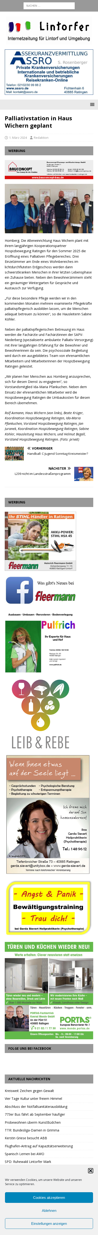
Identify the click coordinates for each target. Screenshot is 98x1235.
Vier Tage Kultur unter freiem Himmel (33, 1098)
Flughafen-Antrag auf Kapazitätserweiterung (39, 1146)
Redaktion (41, 137)
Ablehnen (49, 1211)
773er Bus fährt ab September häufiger (35, 1114)
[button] (90, 1170)
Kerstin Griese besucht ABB (26, 1138)
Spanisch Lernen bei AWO (24, 1154)
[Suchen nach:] (49, 5)
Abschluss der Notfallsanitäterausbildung (36, 1106)
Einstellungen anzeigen (49, 1224)
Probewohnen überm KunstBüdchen (33, 1122)
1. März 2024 (18, 137)
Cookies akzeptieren (49, 1198)
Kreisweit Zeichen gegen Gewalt (29, 1090)
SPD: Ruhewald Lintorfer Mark (28, 1161)
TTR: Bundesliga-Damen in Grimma (32, 1130)
